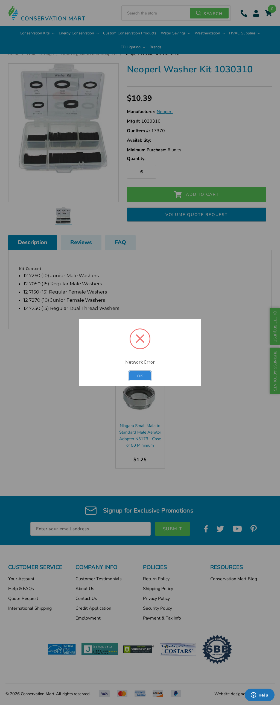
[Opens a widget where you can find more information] (259, 695)
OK (140, 375)
